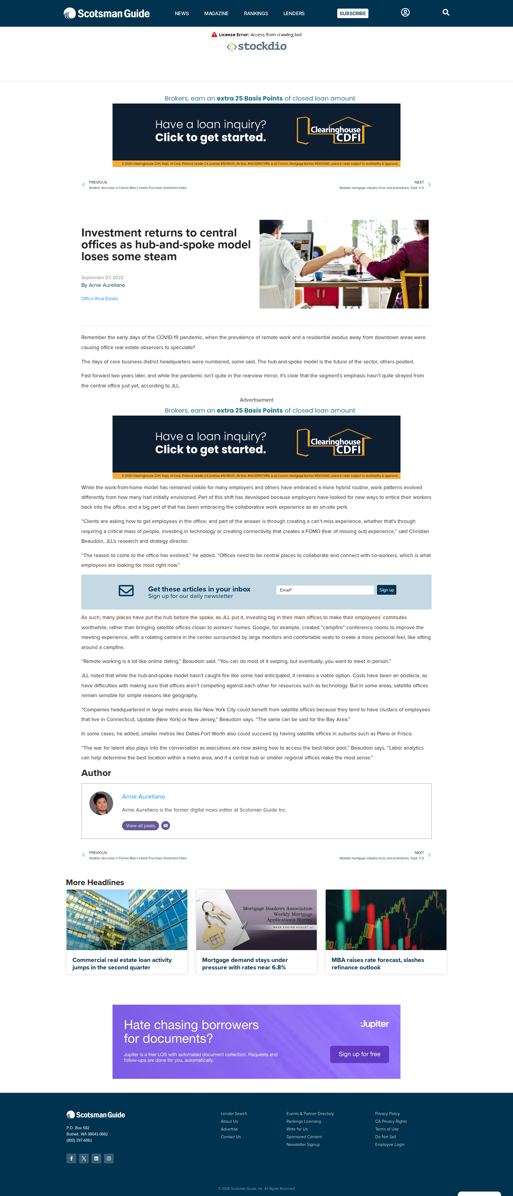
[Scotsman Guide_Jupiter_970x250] (256, 1077)
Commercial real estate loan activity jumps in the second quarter (122, 963)
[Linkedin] (96, 1158)
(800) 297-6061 (79, 1140)
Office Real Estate (99, 298)
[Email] (165, 825)
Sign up (386, 589)
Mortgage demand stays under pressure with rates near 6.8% (245, 963)
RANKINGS (256, 13)
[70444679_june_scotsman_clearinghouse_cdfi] (256, 165)
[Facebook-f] (71, 1158)
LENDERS (294, 13)
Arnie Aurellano (107, 285)
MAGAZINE (216, 13)
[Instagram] (109, 1158)
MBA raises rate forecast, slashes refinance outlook (378, 963)
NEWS (182, 13)
